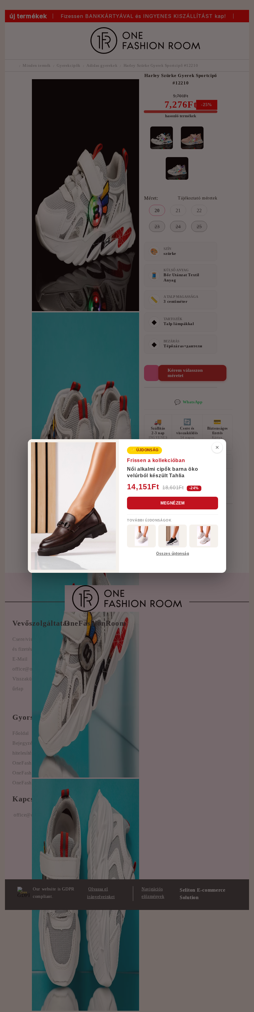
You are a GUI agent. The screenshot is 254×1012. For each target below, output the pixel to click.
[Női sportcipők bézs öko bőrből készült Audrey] (141, 536)
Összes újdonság (172, 553)
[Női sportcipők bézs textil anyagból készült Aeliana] (203, 536)
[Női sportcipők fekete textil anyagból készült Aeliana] (172, 536)
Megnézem (172, 503)
